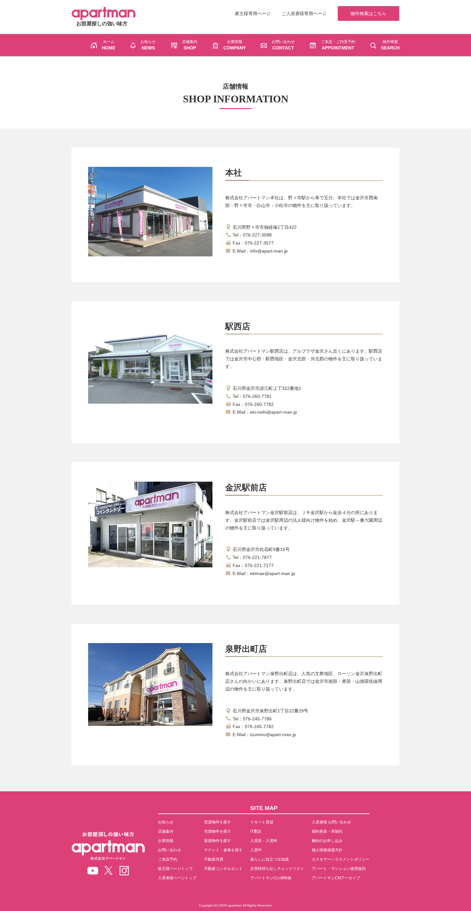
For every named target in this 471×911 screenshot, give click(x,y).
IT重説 (255, 831)
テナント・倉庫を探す (223, 850)
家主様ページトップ (175, 868)
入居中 (256, 850)
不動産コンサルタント (223, 868)
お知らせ (165, 822)
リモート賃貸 (261, 822)
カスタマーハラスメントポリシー (340, 859)
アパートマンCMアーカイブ (336, 878)
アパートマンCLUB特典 (271, 878)
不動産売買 (213, 859)
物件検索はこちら (368, 13)
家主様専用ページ (253, 13)
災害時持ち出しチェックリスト (277, 868)
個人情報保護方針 (327, 850)
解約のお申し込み (327, 840)
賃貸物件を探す (217, 822)
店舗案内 (165, 831)
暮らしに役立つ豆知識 (269, 859)
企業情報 (165, 840)
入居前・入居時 (263, 840)
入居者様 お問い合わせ (331, 822)
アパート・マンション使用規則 (339, 868)
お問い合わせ (169, 850)
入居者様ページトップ (177, 878)
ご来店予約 (167, 859)
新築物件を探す (217, 840)
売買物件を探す (217, 831)
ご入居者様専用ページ (304, 13)
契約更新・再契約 (327, 831)
